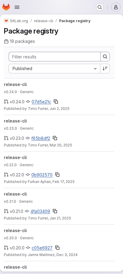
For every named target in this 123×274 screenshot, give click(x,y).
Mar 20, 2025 (61, 145)
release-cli (15, 84)
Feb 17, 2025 (64, 181)
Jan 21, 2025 (60, 218)
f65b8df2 (40, 138)
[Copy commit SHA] (55, 101)
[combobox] (54, 68)
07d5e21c (41, 101)
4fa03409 (40, 211)
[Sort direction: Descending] (105, 68)
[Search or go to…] (99, 7)
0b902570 (42, 174)
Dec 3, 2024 (67, 254)
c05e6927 (42, 247)
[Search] (105, 56)
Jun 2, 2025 (60, 108)
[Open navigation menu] (17, 7)
